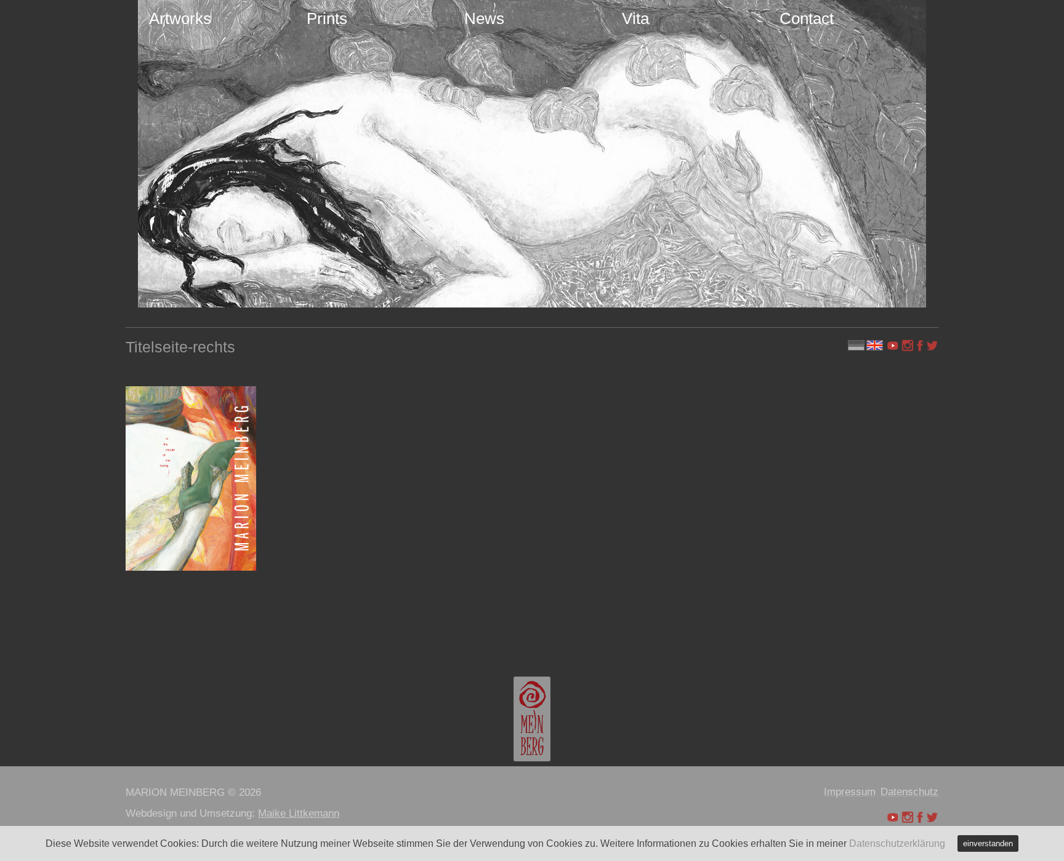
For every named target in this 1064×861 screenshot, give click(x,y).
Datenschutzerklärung (897, 843)
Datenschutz (909, 792)
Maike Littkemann (298, 813)
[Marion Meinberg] (532, 718)
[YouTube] (894, 345)
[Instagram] (907, 345)
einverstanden (988, 843)
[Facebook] (920, 345)
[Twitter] (932, 345)
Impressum (850, 792)
